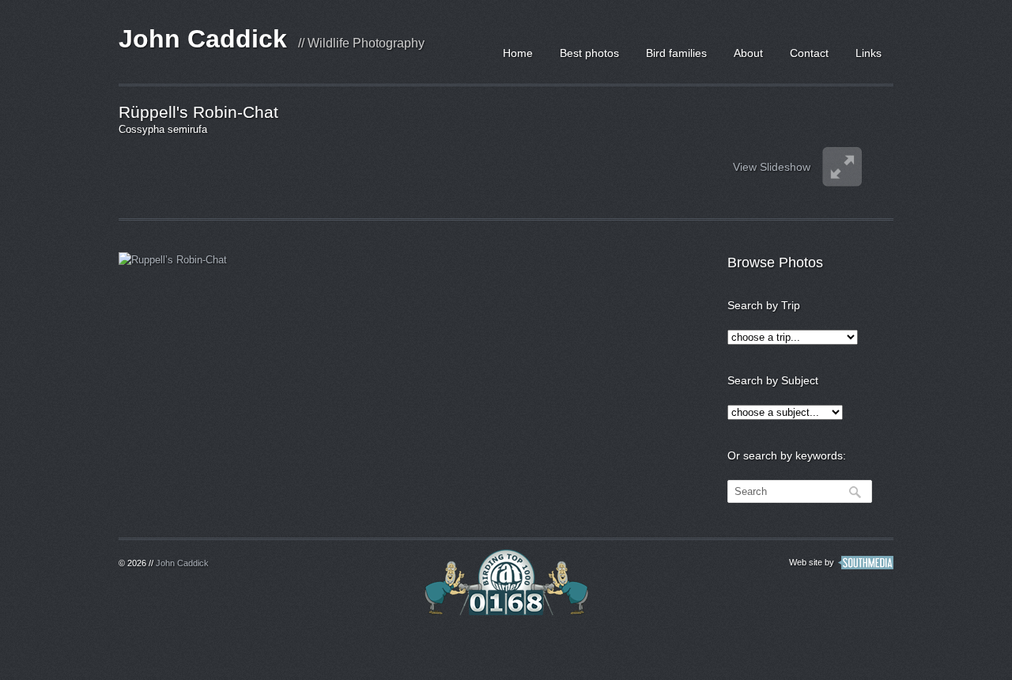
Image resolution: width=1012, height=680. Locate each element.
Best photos (589, 53)
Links (868, 53)
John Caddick (203, 39)
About (748, 53)
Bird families (676, 53)
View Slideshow (771, 167)
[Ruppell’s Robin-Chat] (209, 303)
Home (518, 53)
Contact (809, 53)
